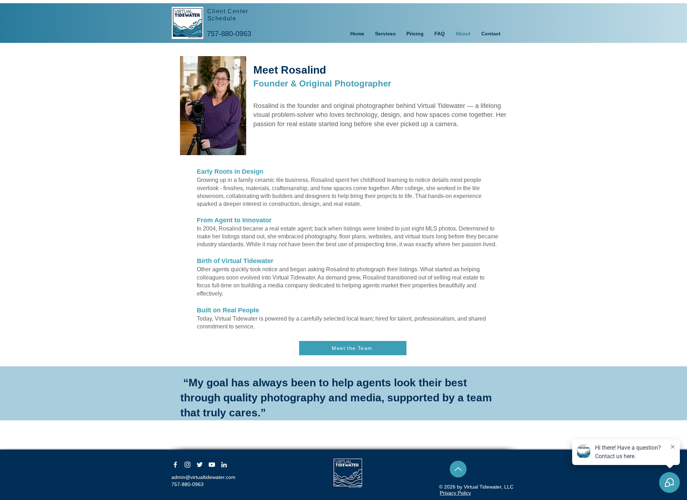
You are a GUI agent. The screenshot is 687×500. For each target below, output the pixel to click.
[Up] (458, 469)
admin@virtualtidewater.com (203, 477)
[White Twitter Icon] (200, 465)
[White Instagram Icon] (187, 465)
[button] (385, 34)
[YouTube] (212, 465)
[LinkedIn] (224, 465)
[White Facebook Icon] (175, 465)
